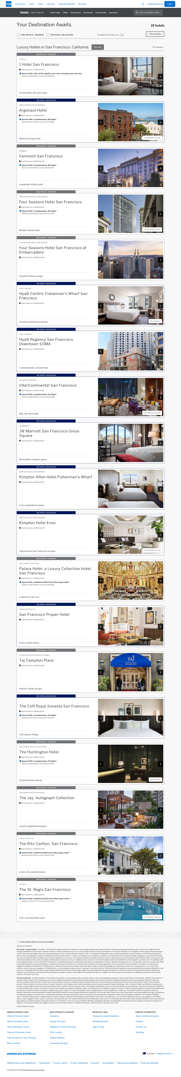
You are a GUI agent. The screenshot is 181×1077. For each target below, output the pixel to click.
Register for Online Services (63, 1027)
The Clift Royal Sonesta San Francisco (54, 706)
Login (169, 3)
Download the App (58, 1043)
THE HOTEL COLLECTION (62, 35)
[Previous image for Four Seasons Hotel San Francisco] (100, 214)
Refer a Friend (13, 1043)
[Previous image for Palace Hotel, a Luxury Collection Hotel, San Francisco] (100, 580)
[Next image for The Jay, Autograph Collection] (160, 810)
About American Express (147, 1016)
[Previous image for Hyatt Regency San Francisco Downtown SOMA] (100, 351)
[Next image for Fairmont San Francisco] (160, 168)
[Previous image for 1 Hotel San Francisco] (100, 76)
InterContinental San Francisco (48, 385)
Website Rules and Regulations (21, 1063)
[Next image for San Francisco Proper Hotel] (160, 626)
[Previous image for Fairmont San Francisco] (100, 168)
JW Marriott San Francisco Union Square (49, 433)
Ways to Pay (98, 1027)
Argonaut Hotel (33, 110)
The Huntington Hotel (39, 752)
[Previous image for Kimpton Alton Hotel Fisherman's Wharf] (100, 489)
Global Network (57, 1037)
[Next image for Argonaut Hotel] (160, 122)
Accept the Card (57, 1021)
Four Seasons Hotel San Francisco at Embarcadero (52, 249)
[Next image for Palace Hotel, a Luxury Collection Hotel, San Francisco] (160, 580)
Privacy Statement (79, 1063)
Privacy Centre (60, 1063)
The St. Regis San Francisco (44, 889)
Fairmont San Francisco (41, 156)
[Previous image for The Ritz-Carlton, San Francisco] (100, 855)
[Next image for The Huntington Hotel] (160, 764)
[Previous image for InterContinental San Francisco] (100, 397)
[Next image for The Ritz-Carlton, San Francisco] (160, 855)
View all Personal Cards (18, 1016)
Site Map (140, 1032)
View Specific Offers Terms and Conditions (36, 942)
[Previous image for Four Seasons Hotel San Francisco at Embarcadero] (100, 260)
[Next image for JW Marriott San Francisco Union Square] (160, 443)
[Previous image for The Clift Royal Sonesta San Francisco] (100, 718)
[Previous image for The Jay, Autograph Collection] (100, 810)
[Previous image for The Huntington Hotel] (100, 764)
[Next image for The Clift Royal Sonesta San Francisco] (160, 718)
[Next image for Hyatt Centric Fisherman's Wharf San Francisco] (160, 305)
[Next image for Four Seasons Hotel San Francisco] (160, 214)
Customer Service (155, 3)
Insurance (54, 1016)
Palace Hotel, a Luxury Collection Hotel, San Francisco (55, 570)
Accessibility (108, 1063)
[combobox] (151, 12)
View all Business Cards (18, 1027)
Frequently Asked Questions (106, 1016)
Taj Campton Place (36, 660)
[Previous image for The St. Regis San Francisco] (100, 901)
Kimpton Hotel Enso (37, 523)
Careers (139, 1021)
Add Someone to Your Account (21, 1037)
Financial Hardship (149, 1063)
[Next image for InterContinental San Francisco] (160, 397)
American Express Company (33, 1070)
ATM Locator (56, 1032)
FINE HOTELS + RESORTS (32, 35)
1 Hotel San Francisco (39, 64)
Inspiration (113, 12)
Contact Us (141, 1027)
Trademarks (44, 1063)
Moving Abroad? (100, 1021)
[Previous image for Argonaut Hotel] (100, 122)
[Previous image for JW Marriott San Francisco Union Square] (100, 443)
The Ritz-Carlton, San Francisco (48, 843)
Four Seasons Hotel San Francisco (50, 202)
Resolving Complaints (127, 1063)
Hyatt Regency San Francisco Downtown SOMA (46, 341)
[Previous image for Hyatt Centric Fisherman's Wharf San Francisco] (100, 305)
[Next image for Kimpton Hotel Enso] (160, 535)
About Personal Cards (17, 1021)
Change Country (163, 1053)
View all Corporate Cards (19, 1032)
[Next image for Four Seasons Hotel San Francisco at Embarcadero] (160, 260)
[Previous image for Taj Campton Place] (100, 672)
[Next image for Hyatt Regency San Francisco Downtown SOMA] (160, 351)
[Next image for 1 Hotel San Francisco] (160, 76)
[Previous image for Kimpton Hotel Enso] (100, 535)
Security (95, 1063)
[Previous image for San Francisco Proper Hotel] (100, 626)
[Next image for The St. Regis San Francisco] (160, 901)
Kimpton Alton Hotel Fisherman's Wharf (55, 477)
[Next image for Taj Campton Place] (160, 672)
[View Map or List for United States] (97, 47)
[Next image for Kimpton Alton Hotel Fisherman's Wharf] (160, 489)
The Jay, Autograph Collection (46, 798)
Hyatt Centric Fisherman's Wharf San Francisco (53, 295)
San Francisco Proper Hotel (44, 614)
